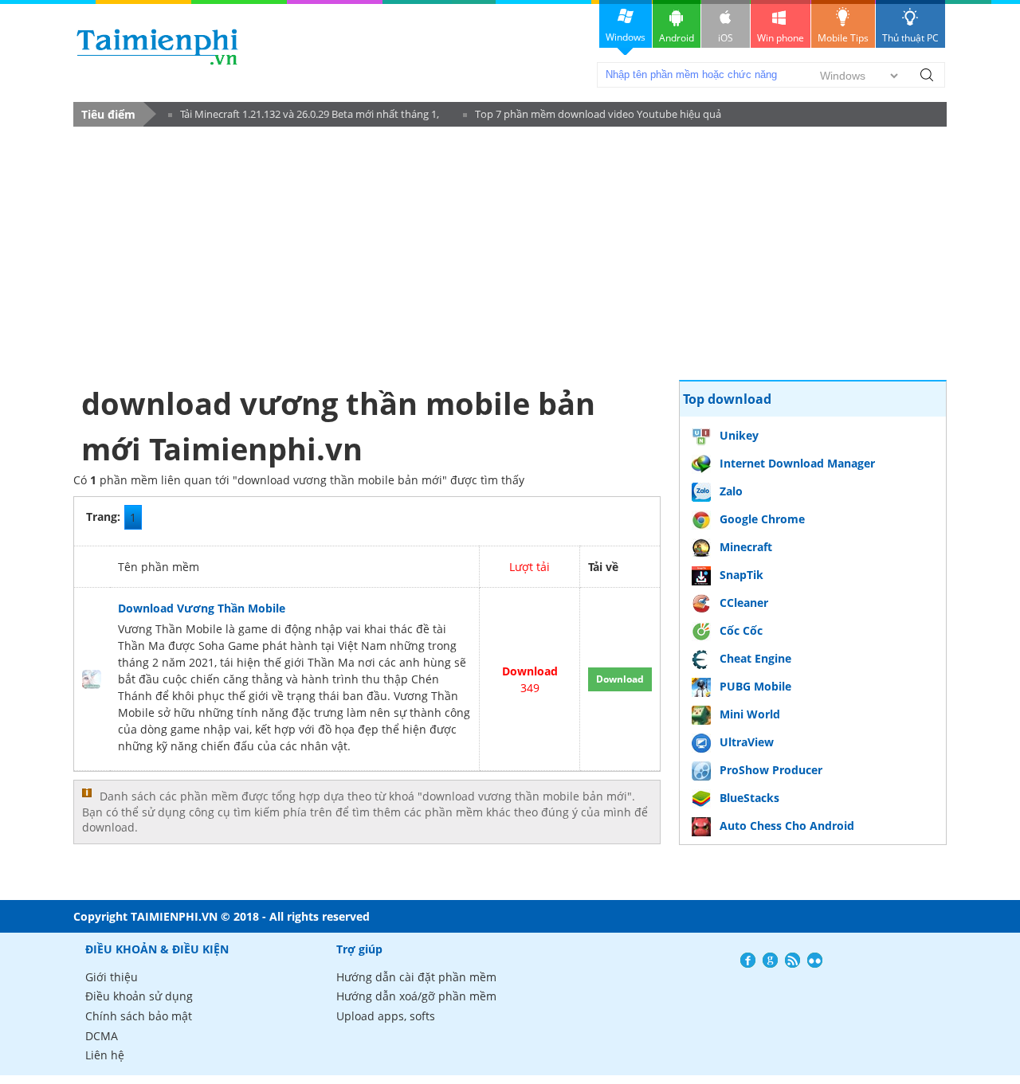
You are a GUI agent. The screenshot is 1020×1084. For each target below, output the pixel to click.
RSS (792, 960)
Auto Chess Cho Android (787, 825)
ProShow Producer (771, 769)
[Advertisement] (367, 252)
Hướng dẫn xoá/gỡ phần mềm (416, 996)
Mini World (750, 714)
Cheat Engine (755, 658)
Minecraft (746, 546)
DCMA (101, 1035)
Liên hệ (104, 1054)
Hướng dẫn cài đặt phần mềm (416, 976)
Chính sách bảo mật (138, 1015)
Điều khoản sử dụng (139, 996)
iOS (725, 38)
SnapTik (741, 574)
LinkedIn (814, 960)
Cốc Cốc (741, 630)
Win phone (780, 38)
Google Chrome (762, 518)
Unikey (739, 435)
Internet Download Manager (797, 463)
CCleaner (744, 602)
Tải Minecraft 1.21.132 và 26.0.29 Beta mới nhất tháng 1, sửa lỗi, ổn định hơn (303, 117)
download (157, 46)
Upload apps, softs (385, 1015)
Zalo (731, 491)
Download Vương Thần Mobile (201, 608)
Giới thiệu (111, 976)
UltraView (747, 741)
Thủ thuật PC (910, 38)
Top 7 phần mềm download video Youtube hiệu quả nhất (592, 117)
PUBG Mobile (755, 686)
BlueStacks (749, 797)
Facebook (747, 960)
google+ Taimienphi (770, 960)
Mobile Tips (843, 38)
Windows (625, 37)
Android (676, 38)
